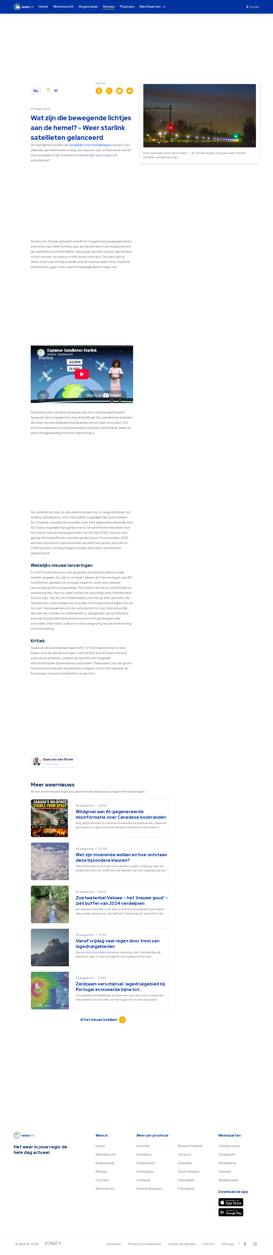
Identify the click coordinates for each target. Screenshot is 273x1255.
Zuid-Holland (188, 1171)
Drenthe (143, 1146)
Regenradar (105, 1163)
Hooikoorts (227, 1163)
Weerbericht (106, 1154)
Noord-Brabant (149, 1188)
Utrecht (184, 1154)
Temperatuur (229, 1146)
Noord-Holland (190, 1146)
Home (100, 1146)
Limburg (143, 1180)
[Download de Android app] (230, 1212)
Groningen (145, 1171)
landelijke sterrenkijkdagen (90, 145)
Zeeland (185, 1163)
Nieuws (101, 1171)
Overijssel (186, 1180)
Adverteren (105, 1188)
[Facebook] (245, 1244)
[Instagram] (255, 1244)
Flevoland (186, 1188)
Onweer (224, 1171)
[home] (25, 7)
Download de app (233, 1192)
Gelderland (145, 1163)
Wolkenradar (228, 1180)
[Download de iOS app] (230, 1202)
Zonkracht (226, 1154)
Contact (102, 1180)
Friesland (143, 1154)
